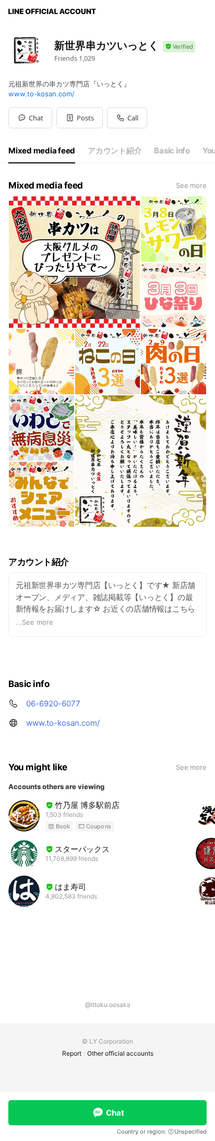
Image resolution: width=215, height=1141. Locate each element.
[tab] (41, 150)
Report (71, 1053)
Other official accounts (120, 1053)
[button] (79, 117)
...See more (34, 622)
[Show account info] (179, 47)
